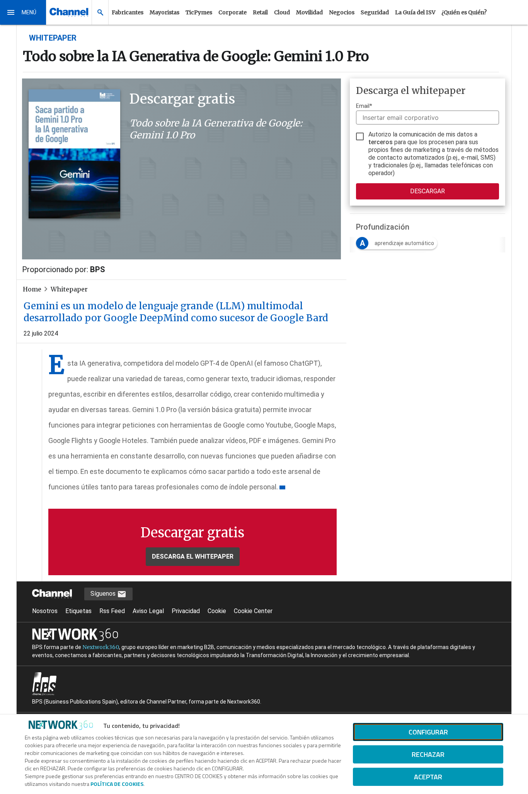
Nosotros (45, 611)
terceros (380, 142)
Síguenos (103, 593)
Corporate (232, 12)
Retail (260, 12)
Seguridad (375, 12)
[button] (23, 12)
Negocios (341, 12)
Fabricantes (127, 12)
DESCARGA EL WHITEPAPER (192, 556)
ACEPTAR (428, 777)
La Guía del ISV (415, 12)
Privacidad (186, 611)
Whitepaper (69, 289)
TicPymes (199, 12)
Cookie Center (253, 611)
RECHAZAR (428, 754)
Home (32, 289)
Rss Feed (112, 611)
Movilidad (309, 12)
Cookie (217, 611)
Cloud (282, 12)
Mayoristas (164, 12)
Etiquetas (78, 611)
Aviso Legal (148, 611)
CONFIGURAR (428, 732)
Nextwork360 (100, 647)
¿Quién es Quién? (464, 12)
